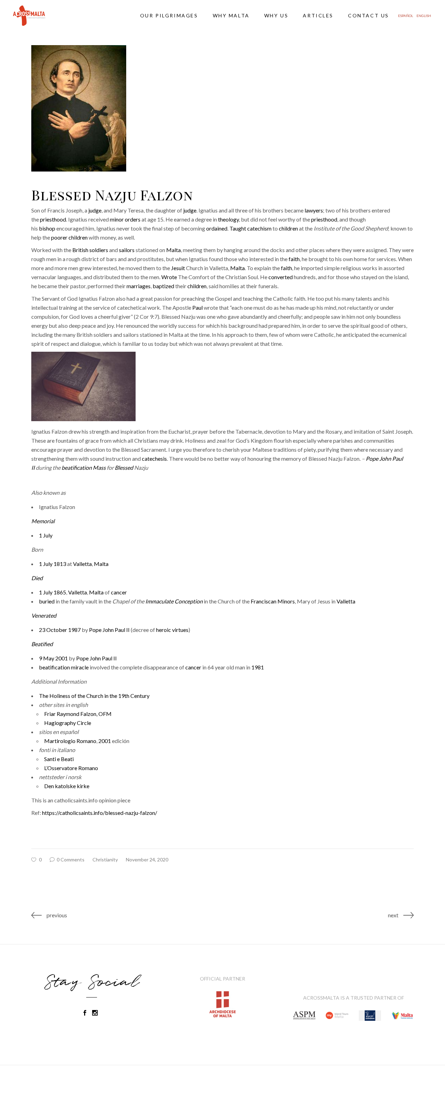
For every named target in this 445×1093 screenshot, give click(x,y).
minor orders (125, 219)
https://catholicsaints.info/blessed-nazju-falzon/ (99, 812)
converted (280, 277)
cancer (119, 592)
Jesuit (178, 268)
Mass (99, 467)
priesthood (53, 219)
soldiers (98, 250)
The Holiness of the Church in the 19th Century (94, 695)
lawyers (314, 210)
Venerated (43, 615)
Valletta (82, 563)
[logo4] (304, 1015)
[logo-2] (402, 1015)
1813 (60, 563)
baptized (163, 286)
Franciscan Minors (273, 601)
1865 (60, 592)
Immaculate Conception (174, 601)
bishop (47, 228)
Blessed (124, 467)
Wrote (169, 277)
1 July (45, 535)
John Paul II (116, 629)
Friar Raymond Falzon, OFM (78, 713)
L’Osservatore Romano (71, 768)
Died (37, 578)
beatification (77, 467)
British (80, 250)
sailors (127, 250)
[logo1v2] (370, 1015)
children (288, 228)
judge (95, 210)
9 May (46, 658)
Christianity (105, 859)
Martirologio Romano (70, 740)
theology (228, 219)
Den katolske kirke (66, 786)
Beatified (42, 644)
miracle (80, 667)
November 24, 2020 (147, 859)
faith (294, 259)
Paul (197, 307)
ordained (216, 228)
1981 (257, 667)
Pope (372, 458)
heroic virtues (172, 629)
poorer (59, 237)
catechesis (154, 458)
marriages (139, 286)
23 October (53, 629)
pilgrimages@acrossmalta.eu (43, 1079)
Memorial (43, 521)
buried (47, 601)
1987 (74, 629)
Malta (173, 250)
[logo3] (337, 1015)
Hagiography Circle (67, 722)
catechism (259, 228)
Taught (237, 228)
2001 (61, 658)
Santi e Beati (59, 759)
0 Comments (70, 859)
